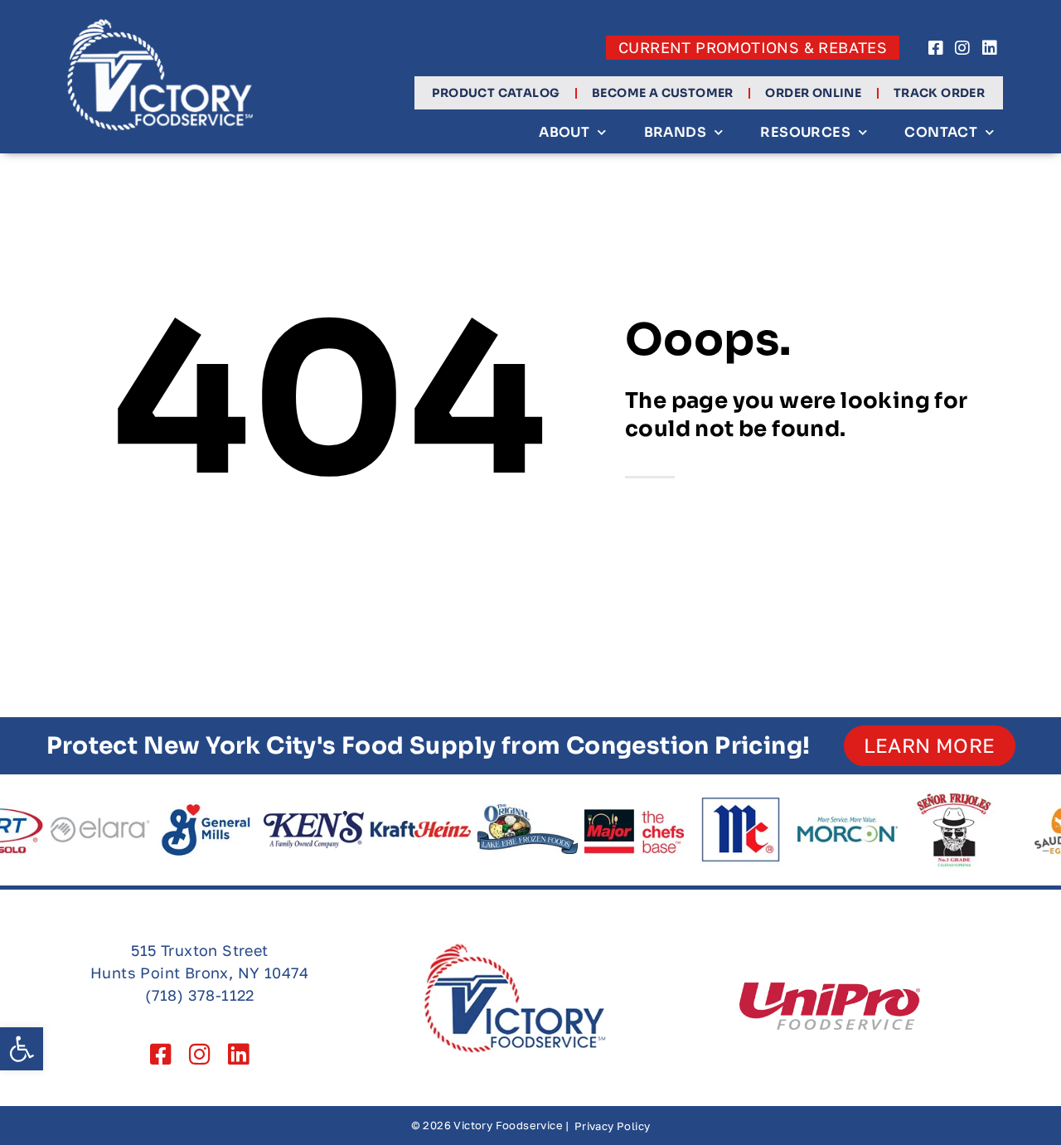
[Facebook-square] (936, 48)
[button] (21, 1048)
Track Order (939, 93)
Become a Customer (663, 93)
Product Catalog (496, 93)
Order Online (813, 93)
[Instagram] (963, 48)
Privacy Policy (612, 1126)
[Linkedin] (989, 48)
